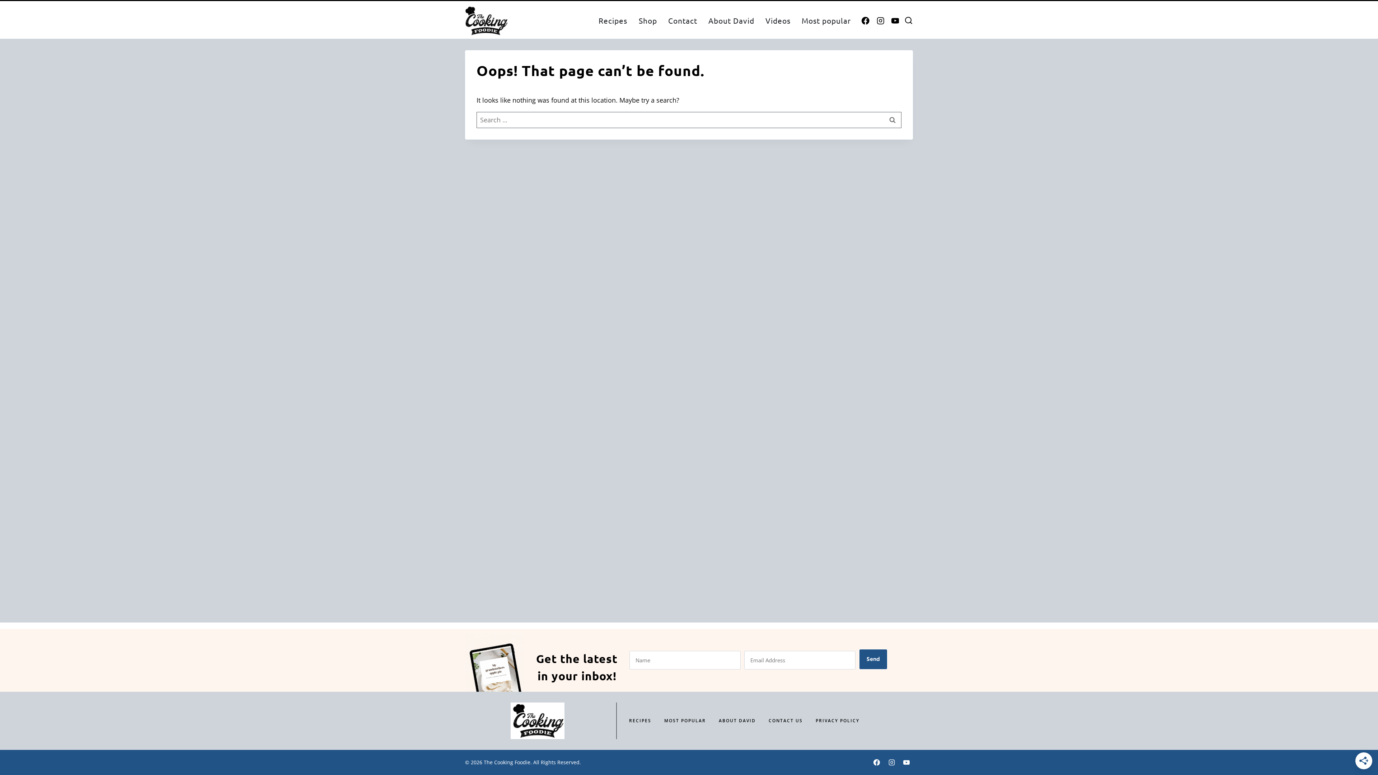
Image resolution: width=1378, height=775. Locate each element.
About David (731, 20)
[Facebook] (865, 21)
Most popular (826, 20)
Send (873, 659)
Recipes (613, 20)
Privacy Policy (837, 721)
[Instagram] (880, 21)
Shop (648, 20)
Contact (682, 20)
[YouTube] (895, 21)
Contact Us (786, 721)
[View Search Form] (908, 21)
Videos (778, 20)
